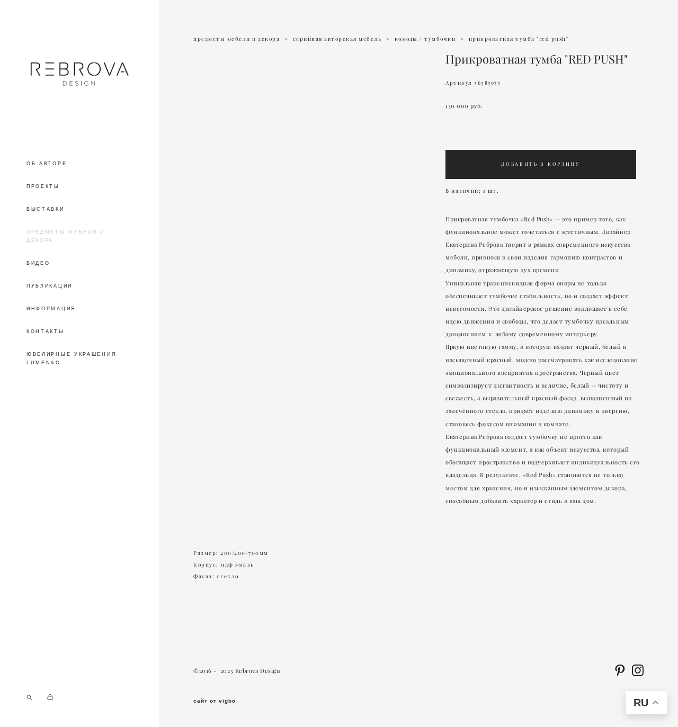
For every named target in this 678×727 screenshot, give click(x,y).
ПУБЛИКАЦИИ (49, 286)
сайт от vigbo (214, 701)
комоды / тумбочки (425, 38)
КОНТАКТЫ (45, 331)
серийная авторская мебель (337, 38)
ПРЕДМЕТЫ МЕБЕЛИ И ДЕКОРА (65, 236)
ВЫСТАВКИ (45, 209)
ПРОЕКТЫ (43, 186)
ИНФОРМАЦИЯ (51, 308)
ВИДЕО (38, 263)
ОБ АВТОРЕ (46, 163)
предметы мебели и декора (236, 38)
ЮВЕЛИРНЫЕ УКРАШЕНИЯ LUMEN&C (71, 358)
